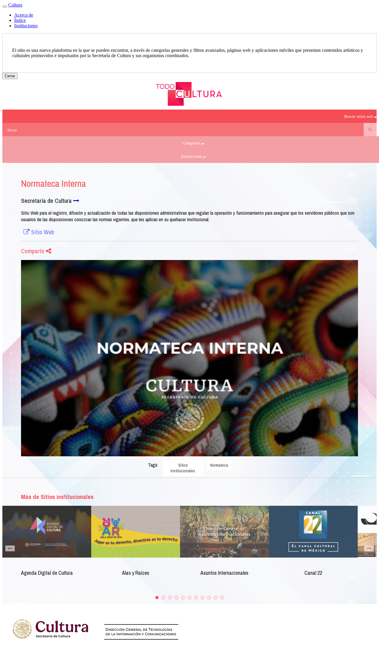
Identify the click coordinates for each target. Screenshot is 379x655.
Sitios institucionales (183, 467)
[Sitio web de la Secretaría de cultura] (50, 637)
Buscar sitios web (359, 116)
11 (222, 597)
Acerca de (23, 14)
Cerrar (10, 76)
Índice (20, 20)
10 (215, 597)
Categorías (192, 143)
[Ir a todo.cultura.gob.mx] (190, 105)
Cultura (15, 4)
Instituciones (26, 25)
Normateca (219, 465)
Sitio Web (42, 232)
